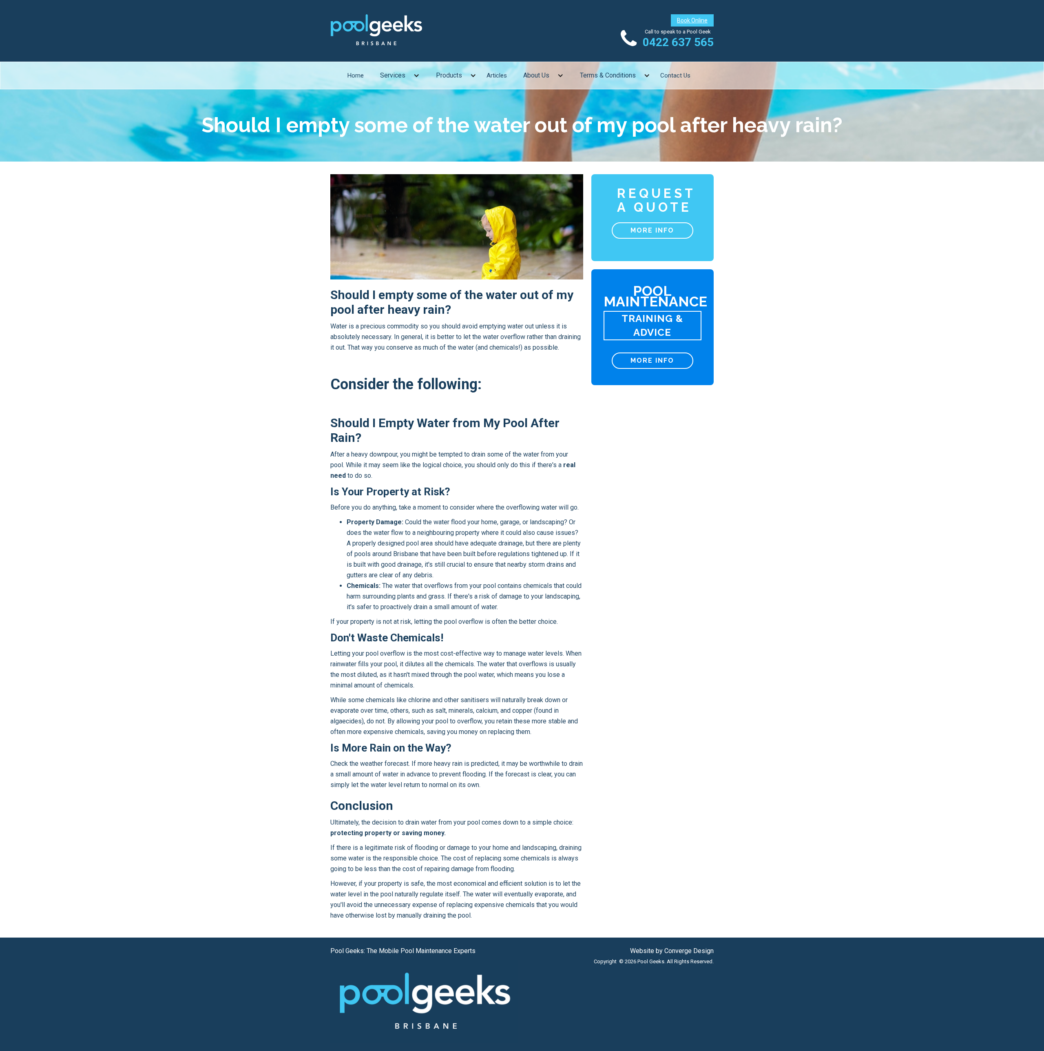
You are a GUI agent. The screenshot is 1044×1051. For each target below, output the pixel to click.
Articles (497, 75)
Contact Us (675, 75)
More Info (652, 230)
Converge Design (689, 951)
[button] (400, 75)
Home (355, 75)
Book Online (692, 20)
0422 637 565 (678, 42)
